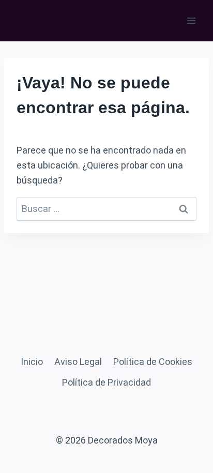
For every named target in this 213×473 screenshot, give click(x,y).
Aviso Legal (78, 361)
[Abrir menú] (191, 20)
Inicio (32, 361)
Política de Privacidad (106, 382)
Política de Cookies (152, 361)
